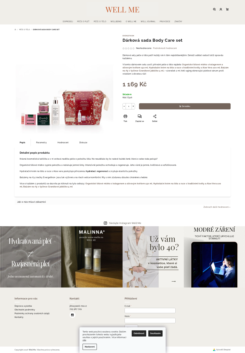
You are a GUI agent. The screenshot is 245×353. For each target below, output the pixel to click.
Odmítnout (139, 333)
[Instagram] (72, 315)
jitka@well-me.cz (78, 306)
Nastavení (90, 347)
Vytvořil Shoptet (223, 350)
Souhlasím (155, 333)
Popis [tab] (22, 142)
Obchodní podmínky (25, 309)
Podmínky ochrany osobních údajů (32, 313)
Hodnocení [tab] (63, 142)
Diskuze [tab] (83, 142)
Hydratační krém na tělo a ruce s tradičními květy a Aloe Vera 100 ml (184, 67)
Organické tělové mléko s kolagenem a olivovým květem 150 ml (118, 183)
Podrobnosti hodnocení (165, 48)
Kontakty (19, 317)
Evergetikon (128, 36)
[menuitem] (68, 21)
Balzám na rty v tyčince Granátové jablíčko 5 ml (48, 186)
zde (84, 340)
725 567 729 (76, 309)
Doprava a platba (23, 306)
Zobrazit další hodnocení (216, 207)
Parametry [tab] (41, 142)
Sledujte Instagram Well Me (125, 223)
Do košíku (186, 106)
